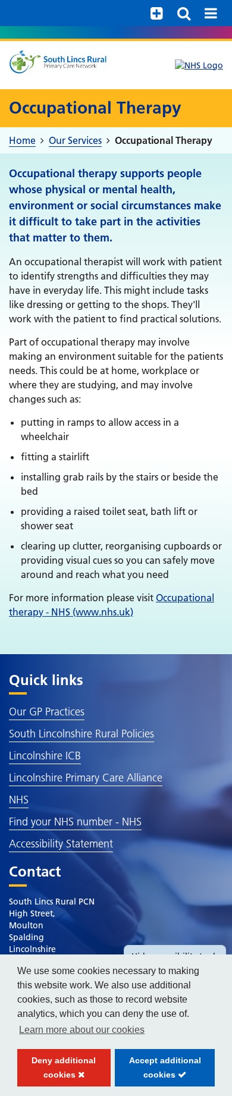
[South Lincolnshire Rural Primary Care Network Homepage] (58, 62)
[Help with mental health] (157, 13)
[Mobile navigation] (211, 13)
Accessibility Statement (61, 843)
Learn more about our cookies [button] (82, 1030)
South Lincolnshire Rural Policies (81, 733)
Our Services (75, 140)
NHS (19, 799)
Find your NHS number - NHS (75, 821)
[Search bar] (183, 13)
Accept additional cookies (158, 1071)
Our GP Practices (46, 711)
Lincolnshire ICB (45, 755)
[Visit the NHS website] (199, 65)
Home (22, 140)
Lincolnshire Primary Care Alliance (85, 777)
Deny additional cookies (56, 1071)
